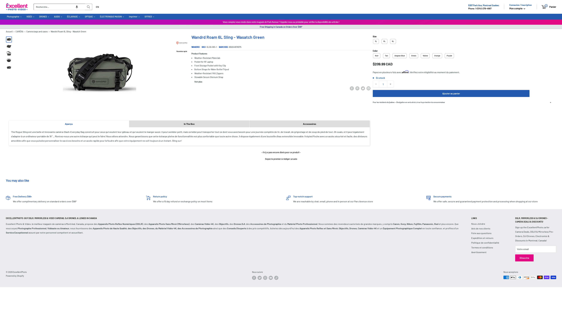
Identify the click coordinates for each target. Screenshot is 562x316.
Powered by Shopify (15, 276)
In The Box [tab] (189, 123)
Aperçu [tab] (69, 123)
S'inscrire (524, 257)
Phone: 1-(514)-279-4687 (479, 8)
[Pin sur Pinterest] (357, 88)
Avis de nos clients (480, 228)
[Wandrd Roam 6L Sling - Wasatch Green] (9, 39)
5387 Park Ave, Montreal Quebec (483, 5)
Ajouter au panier (451, 93)
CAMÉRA (19, 31)
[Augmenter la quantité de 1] (390, 84)
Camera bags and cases (37, 31)
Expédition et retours (482, 238)
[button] (76, 7)
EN (97, 6)
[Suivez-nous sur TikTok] (276, 278)
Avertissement (478, 252)
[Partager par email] (368, 88)
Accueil (9, 31)
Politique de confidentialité (485, 242)
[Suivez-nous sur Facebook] (254, 278)
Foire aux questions (481, 233)
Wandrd (195, 47)
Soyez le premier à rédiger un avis (281, 159)
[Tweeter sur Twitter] (363, 88)
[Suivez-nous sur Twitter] (260, 278)
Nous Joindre (478, 223)
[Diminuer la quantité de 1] (376, 84)
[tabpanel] (189, 136)
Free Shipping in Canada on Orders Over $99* (281, 26)
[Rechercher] (88, 7)
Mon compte (516, 8)
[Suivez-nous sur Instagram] (265, 278)
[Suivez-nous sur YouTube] (271, 278)
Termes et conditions (482, 247)
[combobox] (59, 7)
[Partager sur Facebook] (352, 88)
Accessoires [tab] (309, 123)
